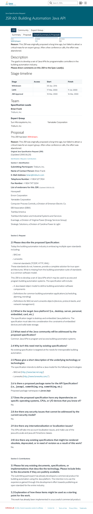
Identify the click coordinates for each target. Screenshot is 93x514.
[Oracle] (9, 508)
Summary (16, 34)
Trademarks (83, 508)
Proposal (27, 34)
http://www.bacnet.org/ (32, 372)
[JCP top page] (10, 3)
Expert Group (37, 30)
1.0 (36, 41)
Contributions (31, 159)
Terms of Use (63, 508)
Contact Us (51, 508)
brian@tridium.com (35, 175)
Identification (15, 159)
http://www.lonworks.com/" (36, 376)
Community (23, 30)
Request (23, 159)
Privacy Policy (73, 508)
